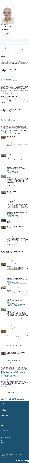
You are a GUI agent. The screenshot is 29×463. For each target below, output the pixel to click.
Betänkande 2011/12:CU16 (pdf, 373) (12, 171)
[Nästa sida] (21, 392)
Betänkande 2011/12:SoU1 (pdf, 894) (12, 282)
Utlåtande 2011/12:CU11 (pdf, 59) (12, 326)
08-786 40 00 (3, 406)
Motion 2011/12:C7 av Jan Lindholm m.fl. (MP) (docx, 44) (9, 261)
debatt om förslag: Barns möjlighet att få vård (15, 216)
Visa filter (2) (3, 56)
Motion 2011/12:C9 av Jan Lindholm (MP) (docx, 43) (8, 120)
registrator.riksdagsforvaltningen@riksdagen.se (8, 419)
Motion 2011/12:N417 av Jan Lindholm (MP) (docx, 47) (8, 388)
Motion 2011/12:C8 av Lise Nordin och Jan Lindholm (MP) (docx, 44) (10, 133)
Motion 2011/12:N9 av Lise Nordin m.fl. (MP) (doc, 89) (8, 93)
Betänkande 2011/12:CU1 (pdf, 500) (12, 303)
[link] (7, 392)
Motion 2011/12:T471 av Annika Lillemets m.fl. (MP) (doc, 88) (9, 376)
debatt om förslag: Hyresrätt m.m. (13, 188)
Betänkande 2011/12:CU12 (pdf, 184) (12, 215)
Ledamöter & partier (5, 4)
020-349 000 (3, 411)
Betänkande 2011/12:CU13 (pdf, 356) (12, 187)
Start (1, 4)
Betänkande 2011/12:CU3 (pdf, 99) (12, 347)
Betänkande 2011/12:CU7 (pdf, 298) (12, 246)
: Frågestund (10, 223)
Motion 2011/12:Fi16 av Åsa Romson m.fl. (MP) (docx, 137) (9, 80)
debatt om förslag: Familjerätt (13, 172)
